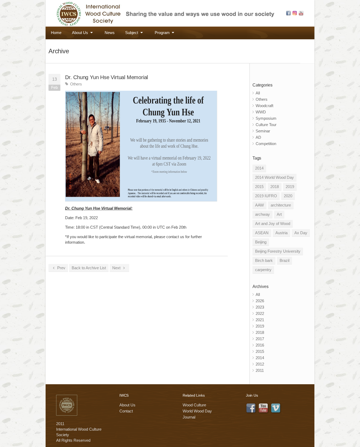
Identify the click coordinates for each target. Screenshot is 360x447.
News (110, 32)
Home (56, 32)
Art (279, 214)
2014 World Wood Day (274, 177)
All (258, 93)
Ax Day (300, 232)
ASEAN (262, 232)
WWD (261, 112)
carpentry (263, 269)
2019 (290, 186)
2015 (259, 186)
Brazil (284, 260)
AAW (259, 205)
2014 (259, 168)
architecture (281, 205)
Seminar (263, 131)
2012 (260, 364)
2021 (260, 320)
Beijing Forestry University (277, 251)
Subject (132, 32)
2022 (260, 313)
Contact (126, 411)
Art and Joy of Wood (272, 223)
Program (163, 32)
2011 (260, 370)
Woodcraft (264, 105)
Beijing (260, 242)
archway (262, 214)
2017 (260, 339)
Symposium (266, 118)
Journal (189, 417)
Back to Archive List (89, 268)
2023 (260, 307)
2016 (260, 345)
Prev (60, 268)
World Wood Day (197, 411)
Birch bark (264, 260)
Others (76, 84)
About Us (80, 32)
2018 (274, 186)
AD (258, 137)
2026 (260, 301)
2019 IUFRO (266, 196)
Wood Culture (194, 405)
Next (116, 268)
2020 (288, 196)
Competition (266, 143)
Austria (281, 232)
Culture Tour (266, 124)
